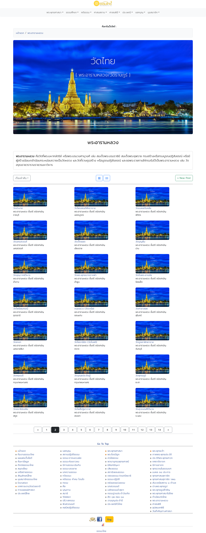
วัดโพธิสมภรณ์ (20, 308)
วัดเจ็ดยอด (79, 241)
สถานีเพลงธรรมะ (116, 472)
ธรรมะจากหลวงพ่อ (72, 458)
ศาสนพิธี (113, 12)
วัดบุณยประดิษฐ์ (82, 375)
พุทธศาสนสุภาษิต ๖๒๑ (163, 479)
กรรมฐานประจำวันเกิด (119, 493)
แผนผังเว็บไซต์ (25, 458)
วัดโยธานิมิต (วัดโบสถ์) (85, 342)
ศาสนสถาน (99, 12)
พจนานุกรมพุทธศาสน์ (118, 461)
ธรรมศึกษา (71, 12)
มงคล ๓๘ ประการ (161, 472)
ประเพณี (126, 12)
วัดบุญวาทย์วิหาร (21, 275)
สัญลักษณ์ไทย (25, 475)
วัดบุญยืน (140, 241)
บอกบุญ (139, 12)
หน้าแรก (20, 33)
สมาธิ (65, 493)
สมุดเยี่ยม (22, 468)
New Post (184, 178)
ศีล (64, 486)
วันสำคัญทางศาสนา (162, 511)
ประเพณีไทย (24, 493)
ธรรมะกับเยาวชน (71, 461)
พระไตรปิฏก (113, 454)
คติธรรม (85, 12)
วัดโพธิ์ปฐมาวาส (82, 409)
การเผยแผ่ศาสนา (26, 489)
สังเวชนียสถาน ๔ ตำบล (164, 482)
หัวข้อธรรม (113, 458)
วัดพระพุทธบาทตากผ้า (85, 275)
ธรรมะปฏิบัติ (114, 479)
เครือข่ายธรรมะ (25, 472)
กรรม (65, 482)
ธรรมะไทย (101, 531)
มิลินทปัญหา (114, 465)
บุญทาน (66, 489)
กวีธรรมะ (67, 475)
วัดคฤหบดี (18, 375)
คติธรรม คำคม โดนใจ (73, 479)
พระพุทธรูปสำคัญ (161, 489)
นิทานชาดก (158, 465)
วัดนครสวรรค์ (20, 241)
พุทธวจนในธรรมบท (161, 468)
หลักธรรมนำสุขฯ (116, 489)
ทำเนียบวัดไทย (159, 497)
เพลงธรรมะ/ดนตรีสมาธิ (119, 475)
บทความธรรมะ (70, 472)
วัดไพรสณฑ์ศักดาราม (85, 208)
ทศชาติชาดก (158, 461)
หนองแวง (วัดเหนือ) (84, 308)
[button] (38, 430)
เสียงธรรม (113, 468)
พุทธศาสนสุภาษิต (161, 475)
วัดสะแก (17, 342)
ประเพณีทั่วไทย (115, 504)
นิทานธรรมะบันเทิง (72, 465)
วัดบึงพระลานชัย (144, 275)
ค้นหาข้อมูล (23, 461)
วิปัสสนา (67, 497)
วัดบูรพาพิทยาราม (145, 342)
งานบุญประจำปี (115, 500)
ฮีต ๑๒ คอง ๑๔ (116, 497)
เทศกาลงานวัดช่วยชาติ (29, 486)
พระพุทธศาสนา (54, 12)
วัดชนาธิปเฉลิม (20, 409)
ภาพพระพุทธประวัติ (162, 454)
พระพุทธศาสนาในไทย (162, 493)
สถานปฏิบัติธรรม (71, 454)
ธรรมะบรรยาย (70, 468)
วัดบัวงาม (18, 208)
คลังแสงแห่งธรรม (116, 482)
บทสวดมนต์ (113, 486)
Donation (23, 482)
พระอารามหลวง (35, 33)
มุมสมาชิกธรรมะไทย (27, 479)
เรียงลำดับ (21, 178)
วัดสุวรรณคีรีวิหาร (145, 409)
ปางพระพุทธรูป (159, 486)
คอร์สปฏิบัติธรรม (71, 507)
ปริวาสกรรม (69, 500)
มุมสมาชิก (153, 12)
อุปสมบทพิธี (158, 507)
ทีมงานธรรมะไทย (26, 454)
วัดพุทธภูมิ (141, 375)
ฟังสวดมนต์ (69, 504)
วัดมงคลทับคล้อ (143, 208)
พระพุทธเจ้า (158, 451)
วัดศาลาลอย (142, 308)
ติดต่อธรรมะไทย (25, 465)
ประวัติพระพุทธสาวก (162, 458)
